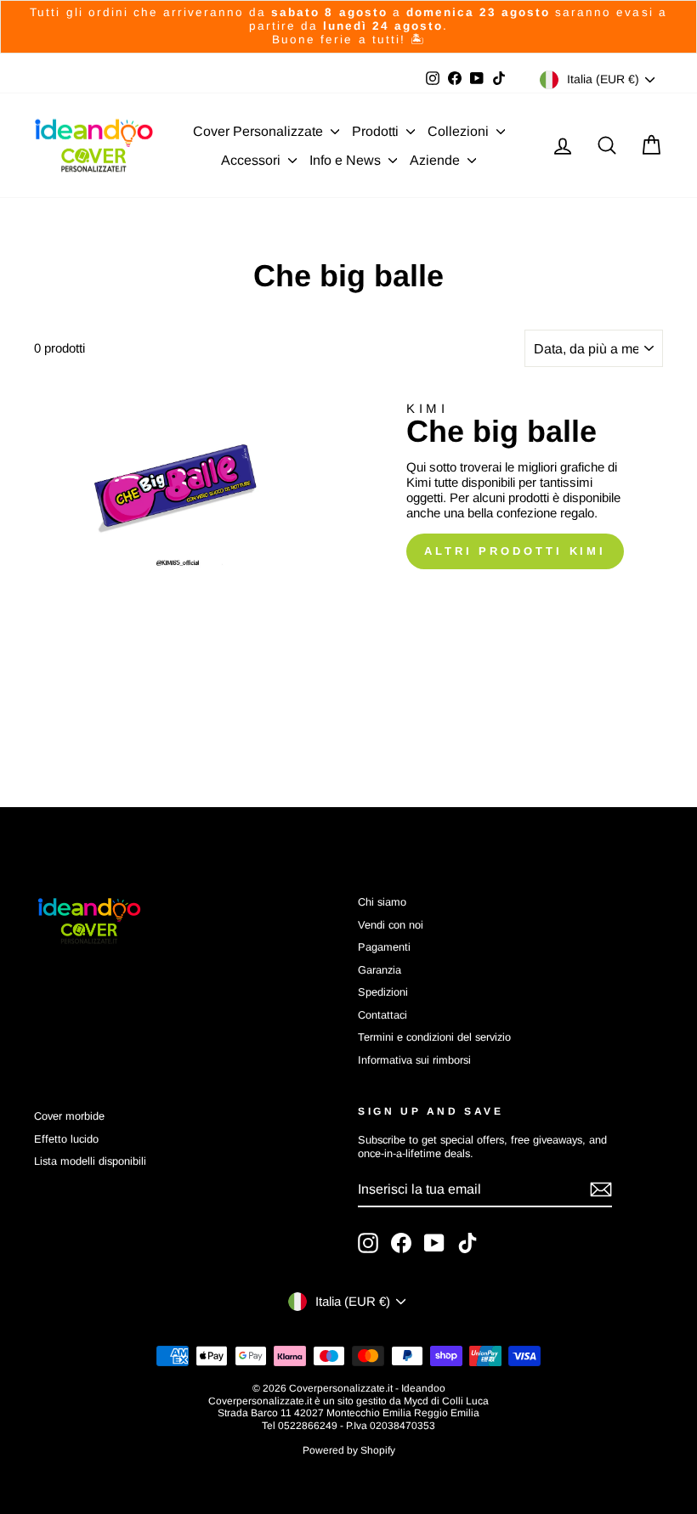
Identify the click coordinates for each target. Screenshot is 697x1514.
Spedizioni (383, 992)
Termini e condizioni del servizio (434, 1037)
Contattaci (382, 1014)
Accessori (252, 160)
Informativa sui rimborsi (414, 1060)
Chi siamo (382, 901)
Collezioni (460, 131)
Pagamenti (384, 947)
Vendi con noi (390, 924)
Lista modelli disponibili (90, 1161)
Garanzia (379, 969)
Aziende (436, 160)
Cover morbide (69, 1116)
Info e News (346, 160)
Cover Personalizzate (259, 131)
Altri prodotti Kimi (515, 551)
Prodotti (377, 131)
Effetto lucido (66, 1139)
